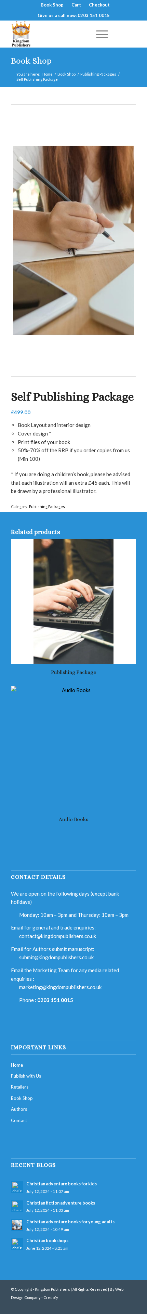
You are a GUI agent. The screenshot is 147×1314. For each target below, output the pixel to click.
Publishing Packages (98, 74)
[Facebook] (110, 1305)
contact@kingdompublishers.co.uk (57, 936)
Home (47, 74)
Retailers (19, 1087)
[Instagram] (131, 1305)
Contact (19, 1120)
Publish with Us (26, 1076)
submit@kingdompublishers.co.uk (56, 957)
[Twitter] (121, 1305)
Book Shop (31, 61)
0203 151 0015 (55, 1000)
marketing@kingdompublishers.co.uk (60, 987)
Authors (19, 1109)
